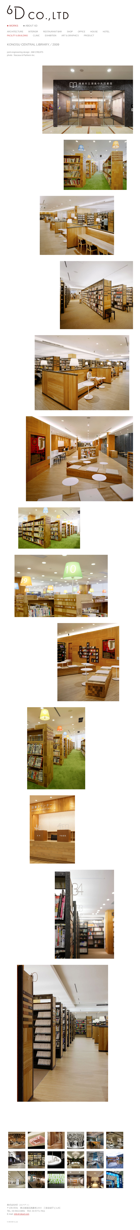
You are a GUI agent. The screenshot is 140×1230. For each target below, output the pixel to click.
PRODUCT (89, 35)
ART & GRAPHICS (70, 35)
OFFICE (81, 31)
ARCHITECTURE (15, 31)
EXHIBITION (50, 35)
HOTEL (106, 31)
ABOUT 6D (31, 25)
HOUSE (94, 31)
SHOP (70, 31)
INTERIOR (33, 31)
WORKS (13, 25)
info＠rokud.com (21, 1214)
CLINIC (36, 35)
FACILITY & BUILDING (17, 35)
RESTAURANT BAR (52, 31)
